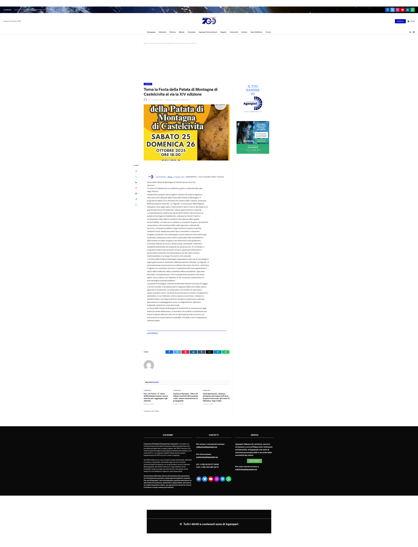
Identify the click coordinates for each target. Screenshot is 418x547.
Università (234, 32)
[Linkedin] (222, 479)
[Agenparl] (209, 21)
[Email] (136, 193)
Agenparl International (208, 32)
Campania (148, 84)
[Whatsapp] (228, 479)
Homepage (151, 32)
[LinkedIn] (136, 182)
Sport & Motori (256, 32)
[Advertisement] (209, 63)
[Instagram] (216, 479)
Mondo (181, 32)
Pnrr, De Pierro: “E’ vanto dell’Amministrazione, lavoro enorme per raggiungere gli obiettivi (156, 397)
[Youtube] (210, 479)
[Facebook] (136, 171)
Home (145, 43)
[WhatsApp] (136, 204)
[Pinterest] (136, 188)
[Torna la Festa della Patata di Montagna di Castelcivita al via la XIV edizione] (186, 132)
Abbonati (400, 21)
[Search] (410, 32)
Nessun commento (173, 100)
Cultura (244, 32)
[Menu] (414, 32)
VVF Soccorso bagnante (22, 10)
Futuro (268, 32)
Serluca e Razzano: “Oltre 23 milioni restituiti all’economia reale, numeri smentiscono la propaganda (185, 397)
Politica (173, 32)
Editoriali (162, 32)
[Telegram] (136, 199)
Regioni (223, 32)
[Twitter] (136, 177)
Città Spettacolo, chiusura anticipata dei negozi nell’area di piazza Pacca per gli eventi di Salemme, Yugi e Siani (216, 397)
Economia (191, 32)
